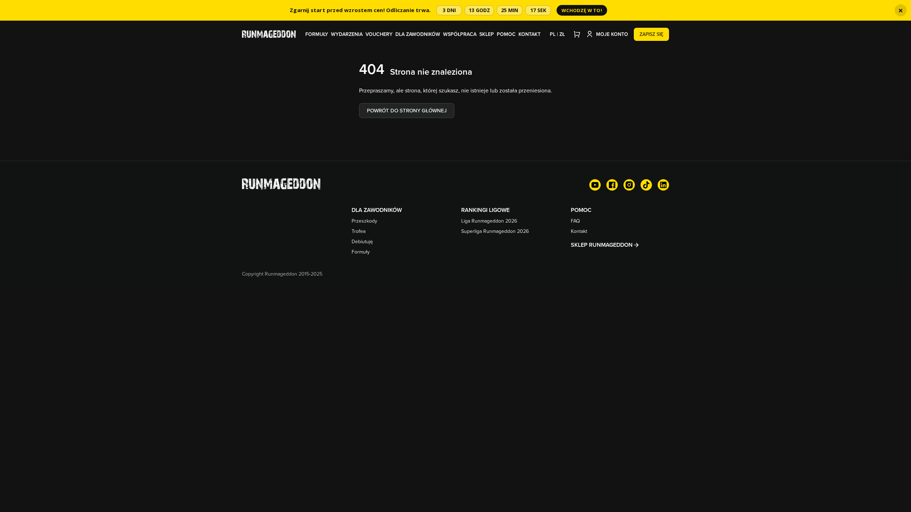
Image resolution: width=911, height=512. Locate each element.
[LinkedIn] (663, 185)
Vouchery (379, 34)
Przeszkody (364, 220)
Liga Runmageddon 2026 (489, 220)
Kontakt (529, 34)
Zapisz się (651, 34)
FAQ (575, 220)
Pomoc (506, 34)
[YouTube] (595, 185)
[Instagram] (629, 185)
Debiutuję (362, 241)
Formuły (316, 34)
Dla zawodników (417, 34)
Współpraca (459, 34)
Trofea (358, 231)
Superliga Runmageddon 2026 (495, 231)
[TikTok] (646, 185)
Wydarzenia (347, 34)
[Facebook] (612, 185)
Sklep (486, 34)
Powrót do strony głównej (407, 110)
